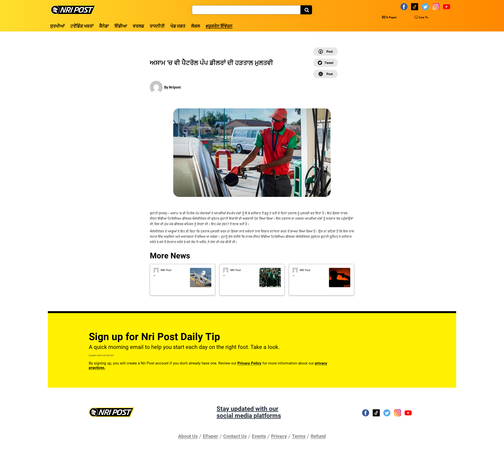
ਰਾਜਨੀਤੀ (157, 26)
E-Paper (391, 17)
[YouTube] (447, 6)
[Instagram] (436, 6)
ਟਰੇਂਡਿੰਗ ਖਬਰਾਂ (82, 26)
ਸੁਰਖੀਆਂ (57, 26)
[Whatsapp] (325, 74)
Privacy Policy (249, 363)
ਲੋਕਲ (195, 26)
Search (306, 9)
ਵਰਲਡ (138, 26)
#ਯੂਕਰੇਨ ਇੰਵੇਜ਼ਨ (219, 26)
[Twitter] (426, 6)
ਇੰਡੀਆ (121, 26)
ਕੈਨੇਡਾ (104, 26)
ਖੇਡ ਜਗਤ (177, 26)
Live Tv (423, 17)
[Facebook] (404, 6)
